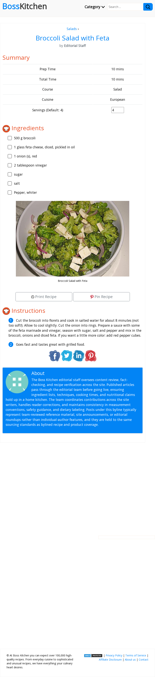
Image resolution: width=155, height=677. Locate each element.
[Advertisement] (72, 486)
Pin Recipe (103, 296)
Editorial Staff (60, 373)
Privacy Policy (114, 655)
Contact (143, 659)
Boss (24, 6)
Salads (72, 28)
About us (130, 659)
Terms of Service (135, 655)
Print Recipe (45, 296)
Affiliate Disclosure (110, 659)
